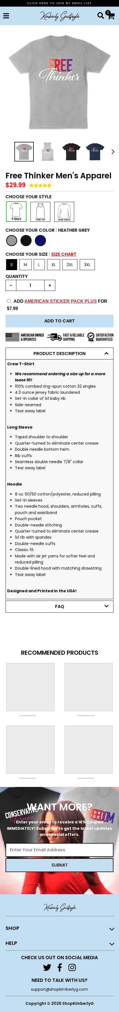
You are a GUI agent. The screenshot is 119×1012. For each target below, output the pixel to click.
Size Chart (63, 254)
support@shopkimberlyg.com (59, 989)
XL (53, 264)
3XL (87, 264)
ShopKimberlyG (78, 1003)
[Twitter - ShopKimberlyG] (47, 967)
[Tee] (16, 211)
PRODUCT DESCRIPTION (59, 353)
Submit (59, 865)
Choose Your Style (28, 197)
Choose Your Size (41, 254)
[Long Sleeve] (64, 212)
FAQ (59, 606)
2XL (70, 264)
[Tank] (40, 212)
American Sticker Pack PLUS (60, 301)
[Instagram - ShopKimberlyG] (72, 967)
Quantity (17, 276)
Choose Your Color (48, 230)
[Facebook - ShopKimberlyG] (59, 967)
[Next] (113, 152)
